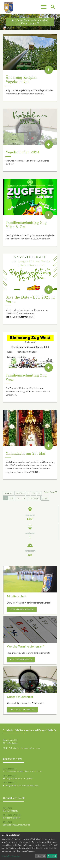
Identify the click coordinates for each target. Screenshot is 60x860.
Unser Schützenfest (20, 697)
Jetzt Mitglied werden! (22, 609)
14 (18, 498)
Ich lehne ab (40, 856)
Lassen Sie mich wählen (11, 856)
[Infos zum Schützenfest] (30, 679)
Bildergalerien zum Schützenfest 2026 (21, 785)
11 (40, 493)
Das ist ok (52, 856)
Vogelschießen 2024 (22, 152)
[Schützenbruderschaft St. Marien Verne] (8, 7)
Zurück (20, 493)
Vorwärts (34, 498)
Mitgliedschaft (16, 596)
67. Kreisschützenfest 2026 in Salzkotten (22, 771)
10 (34, 493)
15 (24, 498)
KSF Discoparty (10, 811)
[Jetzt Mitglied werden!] (30, 579)
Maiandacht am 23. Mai (25, 454)
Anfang (8, 493)
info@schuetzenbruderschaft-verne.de (24, 748)
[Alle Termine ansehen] (30, 629)
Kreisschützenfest (11, 818)
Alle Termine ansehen (21, 659)
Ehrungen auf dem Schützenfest (18, 778)
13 (12, 498)
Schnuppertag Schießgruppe (16, 825)
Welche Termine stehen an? (25, 646)
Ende (45, 498)
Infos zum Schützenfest (22, 710)
